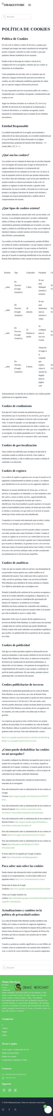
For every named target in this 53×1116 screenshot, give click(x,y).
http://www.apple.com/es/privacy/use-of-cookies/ (26, 835)
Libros (4, 1035)
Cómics (5, 1028)
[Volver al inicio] (14, 5)
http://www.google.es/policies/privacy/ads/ (19, 741)
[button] (29, 5)
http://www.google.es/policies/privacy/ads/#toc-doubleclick (25, 737)
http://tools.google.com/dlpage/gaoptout (22, 857)
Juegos (4, 1032)
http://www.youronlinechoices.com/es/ (30, 879)
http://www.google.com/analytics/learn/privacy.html (30, 889)
